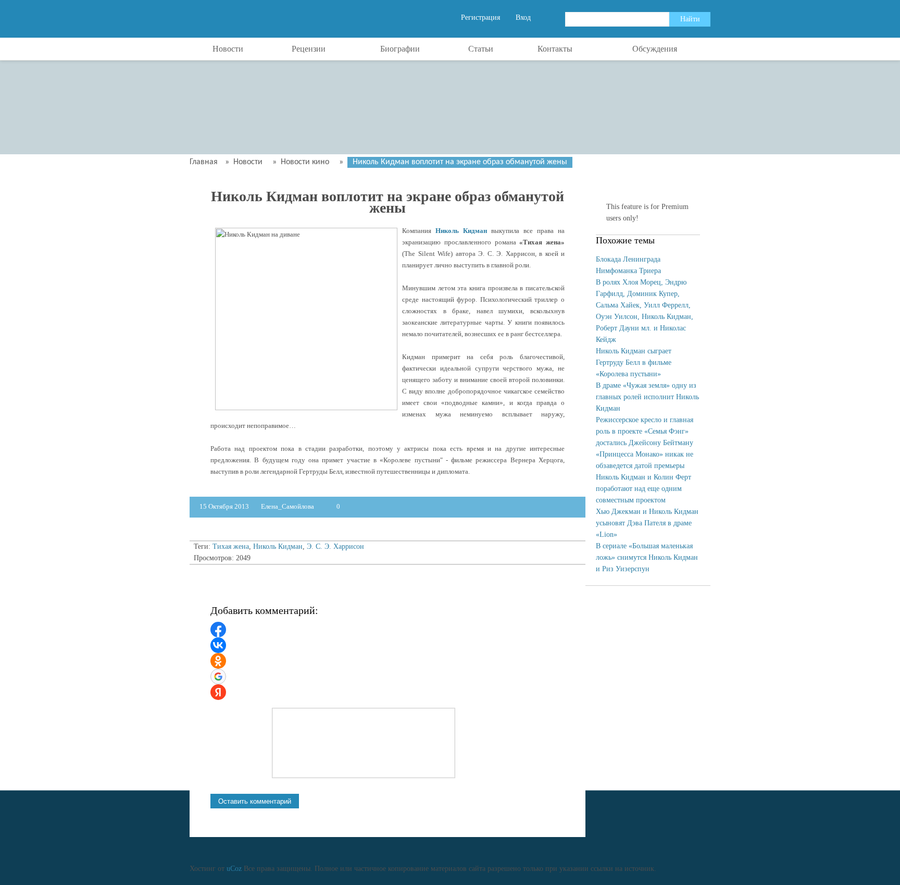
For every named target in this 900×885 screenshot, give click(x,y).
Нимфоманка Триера (628, 271)
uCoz (234, 868)
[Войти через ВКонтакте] (218, 645)
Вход (523, 17)
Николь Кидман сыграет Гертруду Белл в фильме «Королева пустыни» (633, 362)
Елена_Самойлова (288, 506)
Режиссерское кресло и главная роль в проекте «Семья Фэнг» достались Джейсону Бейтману (644, 431)
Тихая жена (231, 546)
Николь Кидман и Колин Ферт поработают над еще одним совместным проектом (643, 488)
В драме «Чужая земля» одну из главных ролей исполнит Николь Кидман (647, 397)
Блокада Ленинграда (628, 259)
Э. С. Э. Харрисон (335, 546)
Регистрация (480, 17)
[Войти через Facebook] (218, 629)
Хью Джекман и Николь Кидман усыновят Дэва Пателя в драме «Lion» (647, 523)
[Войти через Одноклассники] (218, 661)
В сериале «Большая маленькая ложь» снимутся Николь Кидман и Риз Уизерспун (647, 557)
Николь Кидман (461, 231)
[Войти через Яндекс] (218, 692)
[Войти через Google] (218, 676)
